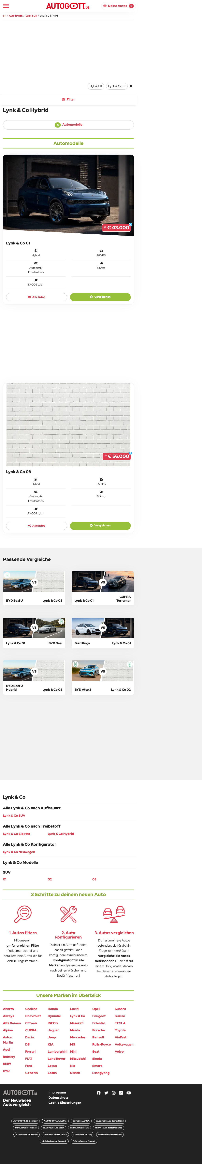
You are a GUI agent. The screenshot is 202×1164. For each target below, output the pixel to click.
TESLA (120, 1023)
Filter (70, 99)
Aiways (8, 1016)
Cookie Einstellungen (65, 1103)
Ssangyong (100, 1073)
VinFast (120, 1037)
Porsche (98, 1030)
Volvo (119, 1051)
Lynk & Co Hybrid (61, 834)
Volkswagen (124, 1044)
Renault (98, 1037)
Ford (28, 1066)
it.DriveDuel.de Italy (82, 1134)
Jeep (52, 1037)
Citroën (31, 1023)
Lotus (52, 1073)
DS (27, 1044)
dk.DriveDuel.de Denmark (54, 1141)
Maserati (76, 1023)
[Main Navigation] (6, 6)
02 (50, 879)
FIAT (28, 1059)
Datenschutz (58, 1097)
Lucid (74, 1009)
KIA (50, 1044)
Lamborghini (57, 1051)
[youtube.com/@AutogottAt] (128, 1093)
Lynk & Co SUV (14, 816)
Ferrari (30, 1051)
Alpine (8, 1030)
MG (72, 1044)
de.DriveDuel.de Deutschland (109, 1121)
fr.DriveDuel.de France (26, 1127)
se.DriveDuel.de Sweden (110, 1134)
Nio (72, 1066)
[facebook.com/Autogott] (99, 1093)
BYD (6, 1071)
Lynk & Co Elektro (16, 834)
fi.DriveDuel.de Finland (84, 1141)
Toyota (120, 1030)
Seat (95, 1051)
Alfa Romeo (12, 1023)
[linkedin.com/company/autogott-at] (121, 1093)
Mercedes (77, 1037)
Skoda (97, 1059)
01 (4, 879)
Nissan (75, 1073)
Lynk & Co (77, 1016)
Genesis (31, 1073)
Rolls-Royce (101, 1044)
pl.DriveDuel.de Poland (26, 1134)
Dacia (29, 1037)
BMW (7, 1064)
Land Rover (56, 1059)
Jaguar (53, 1030)
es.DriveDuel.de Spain (53, 1127)
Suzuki (120, 1016)
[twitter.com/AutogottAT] (106, 1093)
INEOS (53, 1023)
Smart (97, 1066)
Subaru (120, 1009)
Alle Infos (38, 297)
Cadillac (31, 1009)
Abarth (8, 1009)
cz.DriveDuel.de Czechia (55, 1134)
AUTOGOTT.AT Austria (55, 1121)
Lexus (52, 1066)
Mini (73, 1051)
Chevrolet (33, 1016)
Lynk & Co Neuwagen (19, 852)
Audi (6, 1050)
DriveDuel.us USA (81, 1121)
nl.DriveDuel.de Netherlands (108, 1127)
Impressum (57, 1092)
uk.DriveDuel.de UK (79, 1127)
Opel (96, 1009)
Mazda (75, 1030)
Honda (53, 1009)
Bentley (9, 1057)
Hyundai (54, 1016)
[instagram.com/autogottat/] (114, 1093)
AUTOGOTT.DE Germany (25, 1121)
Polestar (98, 1023)
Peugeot (99, 1016)
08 (94, 879)
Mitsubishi (78, 1059)
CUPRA (30, 1030)
